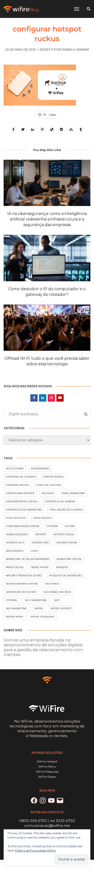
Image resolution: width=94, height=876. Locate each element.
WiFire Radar (47, 776)
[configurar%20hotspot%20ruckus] (13, 129)
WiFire (38, 608)
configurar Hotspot (20, 493)
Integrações (14, 550)
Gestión (52, 526)
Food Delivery (16, 517)
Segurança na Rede (57, 592)
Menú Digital (15, 567)
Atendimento (40, 468)
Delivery (48, 493)
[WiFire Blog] (22, 8)
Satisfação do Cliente (21, 592)
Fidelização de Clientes (66, 509)
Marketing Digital (69, 559)
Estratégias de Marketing (24, 509)
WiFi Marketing (16, 608)
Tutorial (12, 600)
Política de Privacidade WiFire (35, 850)
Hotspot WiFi (40, 542)
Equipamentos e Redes (22, 501)
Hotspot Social (64, 534)
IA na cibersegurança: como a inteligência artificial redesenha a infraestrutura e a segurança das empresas (47, 219)
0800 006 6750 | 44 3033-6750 (47, 820)
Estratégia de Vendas (60, 501)
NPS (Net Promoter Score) (24, 575)
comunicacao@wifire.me (47, 825)
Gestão (70, 526)
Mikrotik (62, 567)
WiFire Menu (14, 616)
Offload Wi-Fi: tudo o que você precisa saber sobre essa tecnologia (47, 361)
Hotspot (40, 534)
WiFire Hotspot (60, 608)
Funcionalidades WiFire (23, 526)
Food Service (43, 517)
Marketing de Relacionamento (27, 559)
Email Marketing (73, 493)
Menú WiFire (40, 567)
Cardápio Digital (17, 485)
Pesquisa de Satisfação (65, 575)
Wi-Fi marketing (36, 600)
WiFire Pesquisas (42, 616)
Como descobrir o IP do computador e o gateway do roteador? (47, 292)
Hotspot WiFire (66, 542)
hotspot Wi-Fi (15, 542)
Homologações (17, 534)
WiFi (57, 600)
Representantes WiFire (22, 583)
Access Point (15, 468)
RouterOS (52, 583)
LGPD (34, 550)
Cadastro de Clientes (21, 476)
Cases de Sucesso (48, 485)
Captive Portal (53, 476)
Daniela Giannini (75, 49)
